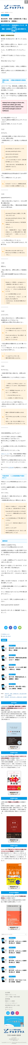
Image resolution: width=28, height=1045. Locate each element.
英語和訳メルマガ (5, 634)
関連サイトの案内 (10, 1001)
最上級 (9, 636)
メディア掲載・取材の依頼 (12, 996)
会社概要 (7, 992)
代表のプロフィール (10, 994)
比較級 (3, 636)
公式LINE (11, 467)
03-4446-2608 (14, 1035)
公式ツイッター (5, 453)
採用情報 (7, 999)
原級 (6, 636)
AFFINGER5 (14, 1043)
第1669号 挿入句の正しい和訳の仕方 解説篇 (15, 697)
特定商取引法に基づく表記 (12, 1005)
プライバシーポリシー (11, 1003)
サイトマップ (8, 1009)
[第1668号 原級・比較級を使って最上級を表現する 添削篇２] (15, 627)
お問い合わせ (8, 1007)
